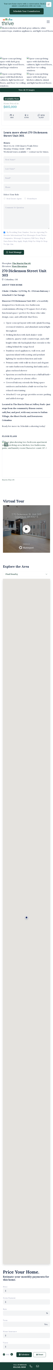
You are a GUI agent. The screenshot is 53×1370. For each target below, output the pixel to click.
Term (5, 1320)
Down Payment (9, 1298)
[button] (48, 4)
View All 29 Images (27, 90)
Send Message (15, 252)
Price (5, 1287)
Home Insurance (10, 1331)
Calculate (24, 1354)
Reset (40, 1354)
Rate (5, 1309)
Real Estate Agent (14, 198)
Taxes (5, 1343)
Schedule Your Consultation (26, 11)
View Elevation (19, 266)
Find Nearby (12, 574)
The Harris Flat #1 (21, 263)
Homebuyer (32, 198)
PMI (7, 1354)
